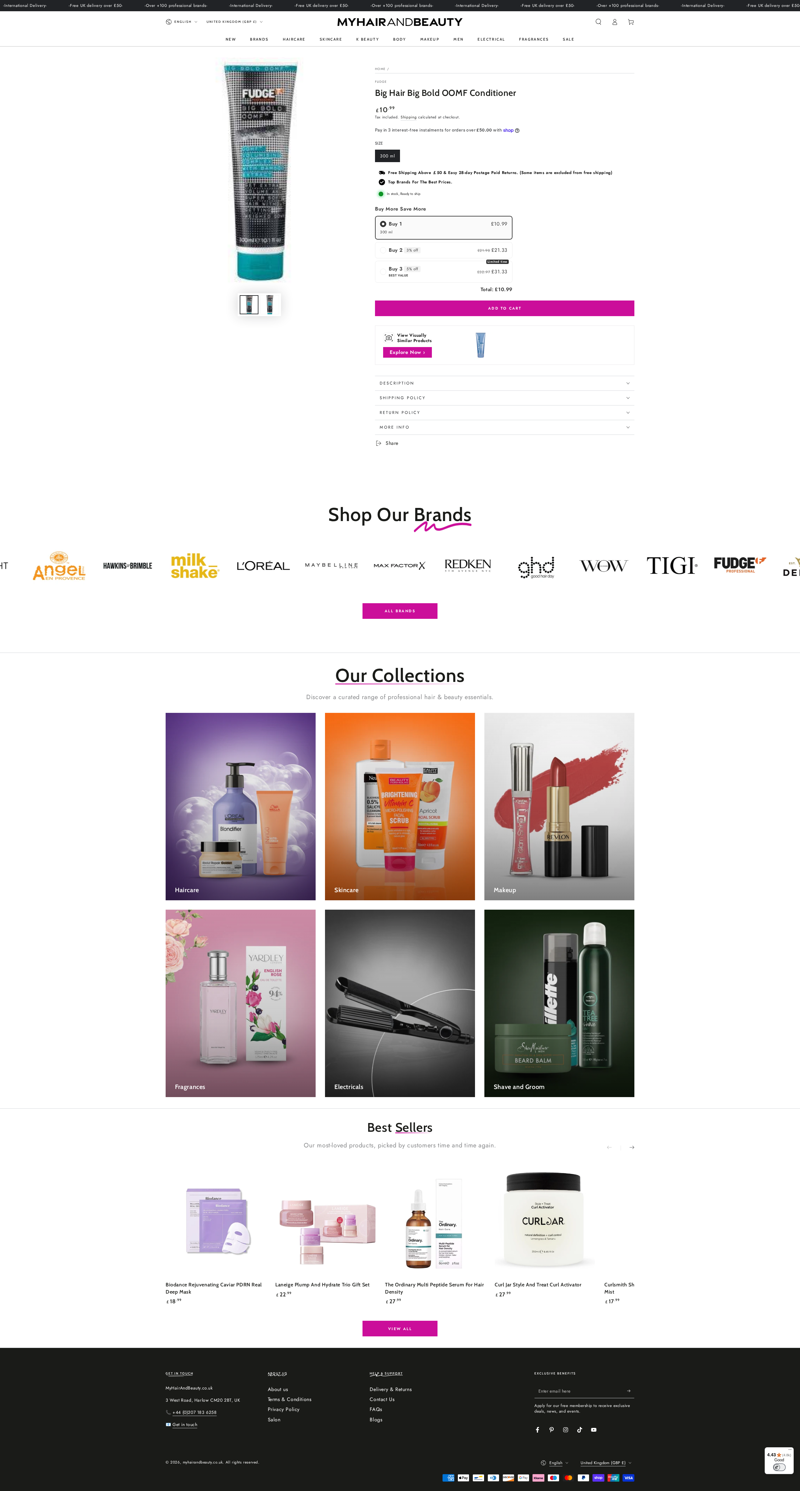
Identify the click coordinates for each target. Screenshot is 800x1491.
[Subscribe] (630, 1391)
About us (278, 1389)
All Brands (400, 611)
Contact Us (382, 1399)
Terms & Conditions (290, 1399)
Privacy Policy (284, 1409)
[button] (598, 22)
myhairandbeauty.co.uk (203, 1462)
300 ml (390, 157)
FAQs (376, 1409)
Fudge (381, 82)
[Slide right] (627, 1148)
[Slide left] (614, 1148)
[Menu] (790, 1451)
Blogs (376, 1419)
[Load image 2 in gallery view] (269, 304)
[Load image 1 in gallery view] (249, 304)
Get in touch (184, 1424)
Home (380, 69)
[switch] (779, 1467)
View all (400, 1329)
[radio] (443, 228)
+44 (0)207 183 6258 (194, 1412)
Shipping (409, 117)
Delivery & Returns (391, 1389)
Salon (274, 1419)
